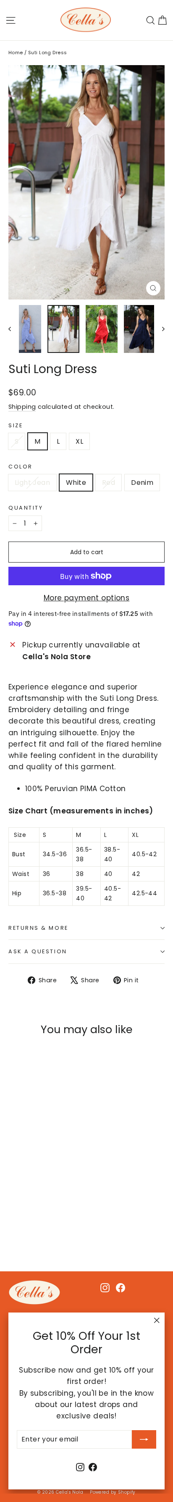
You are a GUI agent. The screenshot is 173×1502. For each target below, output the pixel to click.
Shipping (22, 406)
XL (79, 441)
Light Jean (32, 482)
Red (108, 482)
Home (15, 52)
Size (15, 425)
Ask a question (37, 951)
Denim (142, 482)
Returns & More (38, 927)
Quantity (25, 508)
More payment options (87, 598)
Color (20, 466)
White (76, 482)
